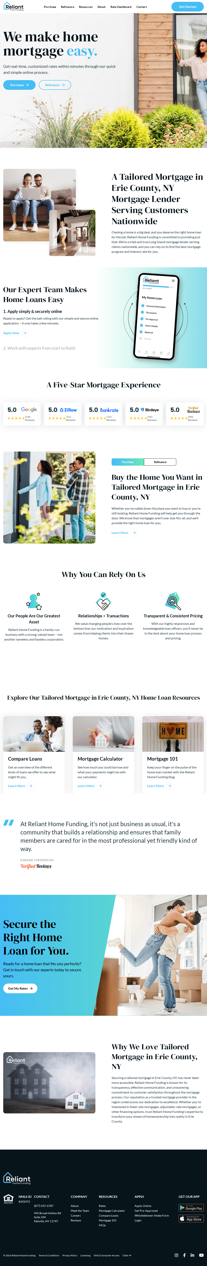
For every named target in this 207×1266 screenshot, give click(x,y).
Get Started (187, 6)
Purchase (50, 6)
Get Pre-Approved (146, 1210)
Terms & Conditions (49, 1255)
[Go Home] (13, 6)
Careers (76, 1215)
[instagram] (176, 1255)
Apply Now (11, 333)
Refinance (67, 6)
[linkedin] (192, 1255)
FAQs (102, 1225)
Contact (141, 6)
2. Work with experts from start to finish (39, 348)
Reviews (76, 1220)
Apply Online (143, 1205)
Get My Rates (18, 988)
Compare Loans (108, 1215)
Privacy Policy (69, 1255)
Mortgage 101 (107, 1220)
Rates (102, 1205)
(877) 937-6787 (43, 1205)
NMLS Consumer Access (106, 1255)
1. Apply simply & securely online (32, 311)
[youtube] (201, 1255)
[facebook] (184, 1255)
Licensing (85, 1255)
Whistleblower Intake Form (152, 1215)
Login (138, 1220)
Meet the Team (80, 1210)
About (101, 6)
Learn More (120, 532)
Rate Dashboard (121, 6)
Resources (86, 6)
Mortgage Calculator (112, 1210)
